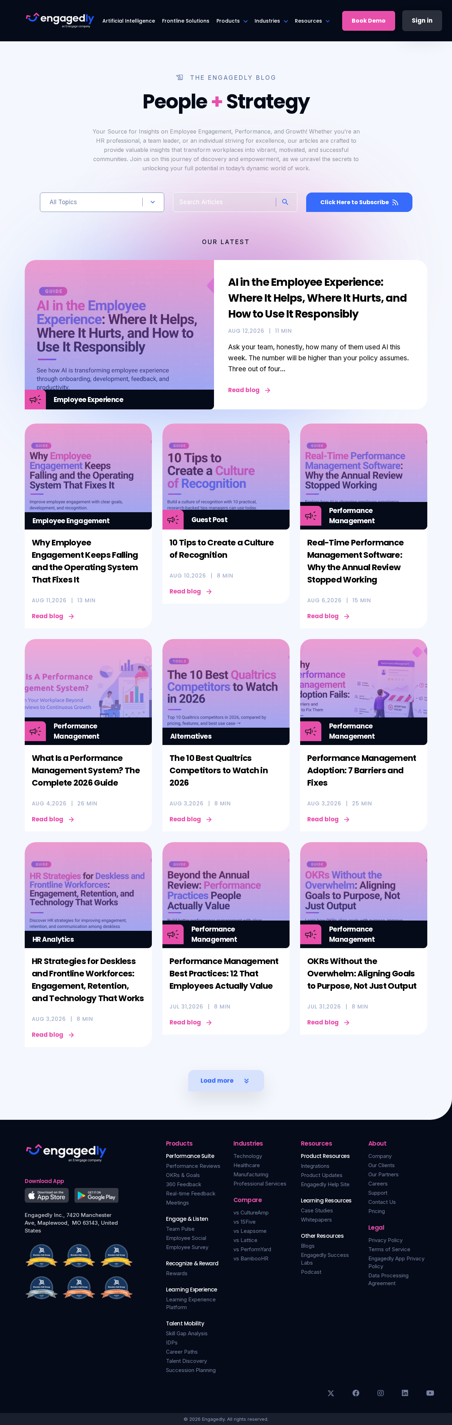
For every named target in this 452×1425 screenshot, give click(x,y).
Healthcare (246, 1165)
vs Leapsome (250, 1231)
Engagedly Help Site (325, 1184)
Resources (308, 20)
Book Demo (369, 21)
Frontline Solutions (185, 20)
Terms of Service (389, 1249)
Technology (247, 1156)
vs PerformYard (252, 1249)
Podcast (311, 1272)
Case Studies (317, 1210)
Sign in (422, 20)
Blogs (308, 1245)
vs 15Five (244, 1221)
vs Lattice (245, 1240)
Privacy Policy (385, 1240)
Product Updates (322, 1175)
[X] (330, 1393)
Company (380, 1156)
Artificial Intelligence (128, 20)
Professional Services (259, 1183)
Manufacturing (250, 1174)
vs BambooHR (250, 1258)
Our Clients (381, 1165)
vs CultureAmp (251, 1212)
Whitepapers (316, 1219)
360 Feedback (183, 1184)
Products (228, 20)
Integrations (315, 1166)
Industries (267, 20)
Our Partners (383, 1174)
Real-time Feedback (190, 1193)
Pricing (376, 1211)
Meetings (177, 1202)
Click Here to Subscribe (354, 202)
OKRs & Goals (183, 1175)
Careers (378, 1183)
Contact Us (382, 1202)
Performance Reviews (193, 1166)
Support (377, 1192)
